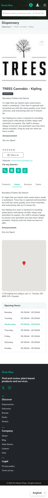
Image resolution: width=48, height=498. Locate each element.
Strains (5, 421)
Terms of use (7, 470)
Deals (38, 184)
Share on (15, 155)
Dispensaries (8, 404)
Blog (4, 440)
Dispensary (6, 27)
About (17, 184)
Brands (5, 413)
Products (6, 184)
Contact (5, 448)
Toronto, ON (39, 13)
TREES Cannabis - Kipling (24, 27)
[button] (24, 263)
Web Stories (7, 444)
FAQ (4, 453)
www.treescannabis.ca (21, 160)
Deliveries (6, 408)
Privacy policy (8, 466)
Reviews (28, 184)
